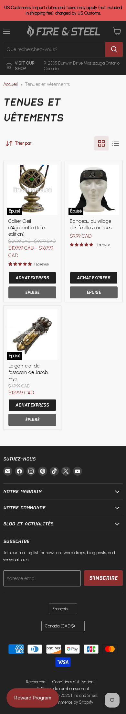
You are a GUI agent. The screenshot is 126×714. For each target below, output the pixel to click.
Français (60, 608)
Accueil (10, 84)
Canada (60, 626)
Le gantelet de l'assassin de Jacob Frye (28, 372)
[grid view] (101, 143)
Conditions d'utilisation (72, 681)
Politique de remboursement (63, 688)
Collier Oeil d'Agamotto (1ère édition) (26, 227)
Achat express (32, 278)
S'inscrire (103, 578)
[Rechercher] (114, 49)
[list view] (116, 143)
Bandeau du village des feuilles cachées (90, 224)
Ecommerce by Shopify (71, 702)
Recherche (35, 681)
